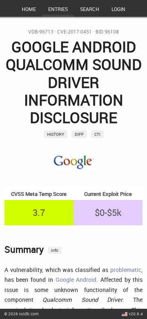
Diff (79, 134)
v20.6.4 (136, 314)
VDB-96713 (40, 31)
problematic (125, 270)
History (55, 134)
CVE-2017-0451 (74, 31)
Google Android (76, 279)
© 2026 (21, 314)
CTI (97, 134)
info (54, 250)
